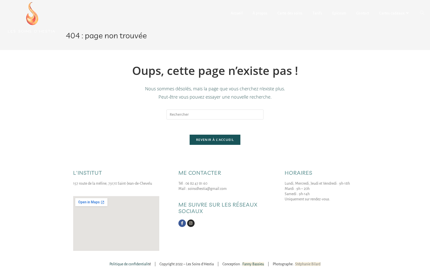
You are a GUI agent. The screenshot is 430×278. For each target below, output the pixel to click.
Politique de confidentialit (129, 264)
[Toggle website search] (422, 13)
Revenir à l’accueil (215, 139)
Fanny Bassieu (253, 264)
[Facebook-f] (182, 223)
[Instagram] (191, 223)
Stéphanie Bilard (308, 264)
